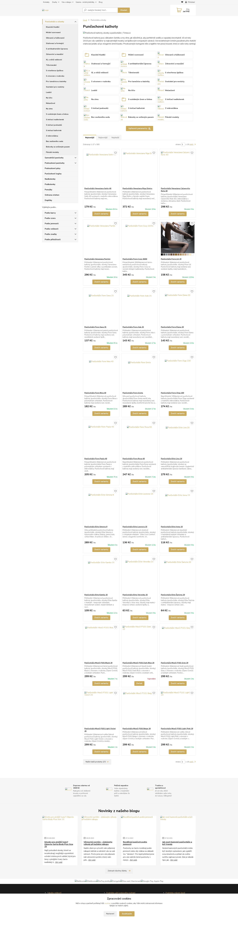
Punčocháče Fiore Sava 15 (95, 327)
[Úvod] (61, 10)
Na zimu (49, 109)
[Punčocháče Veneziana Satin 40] (101, 168)
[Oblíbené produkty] (182, 2)
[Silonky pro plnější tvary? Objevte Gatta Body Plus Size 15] (60, 825)
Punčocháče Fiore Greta (133, 393)
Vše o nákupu (66, 2)
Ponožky (48, 189)
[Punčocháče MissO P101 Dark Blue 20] (139, 642)
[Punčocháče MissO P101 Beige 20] (139, 708)
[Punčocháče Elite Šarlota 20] (177, 574)
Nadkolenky (50, 179)
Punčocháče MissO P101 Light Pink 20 (177, 728)
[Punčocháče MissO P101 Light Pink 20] (177, 708)
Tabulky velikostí (54, 893)
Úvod (85, 20)
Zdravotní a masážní (54, 54)
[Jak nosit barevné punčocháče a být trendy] (178, 825)
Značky (54, 2)
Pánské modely (52, 152)
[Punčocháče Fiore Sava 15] (101, 307)
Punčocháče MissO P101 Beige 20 (137, 728)
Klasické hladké (52, 27)
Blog (100, 2)
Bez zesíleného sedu (54, 141)
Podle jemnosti (52, 223)
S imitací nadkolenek (55, 119)
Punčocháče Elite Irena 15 (172, 527)
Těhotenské (51, 65)
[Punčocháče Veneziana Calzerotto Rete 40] (177, 168)
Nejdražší (115, 137)
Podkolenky (50, 184)
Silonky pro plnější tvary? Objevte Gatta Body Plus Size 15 (58, 844)
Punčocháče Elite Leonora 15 (135, 527)
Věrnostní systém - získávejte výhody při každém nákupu (98, 843)
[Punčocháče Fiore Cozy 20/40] (139, 239)
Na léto (49, 98)
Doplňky (48, 200)
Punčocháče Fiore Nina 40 (95, 393)
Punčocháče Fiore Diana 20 (172, 327)
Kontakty (46, 2)
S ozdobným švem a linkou (57, 114)
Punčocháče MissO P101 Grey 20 (174, 663)
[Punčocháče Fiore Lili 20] (177, 239)
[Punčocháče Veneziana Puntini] (101, 239)
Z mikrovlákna (52, 136)
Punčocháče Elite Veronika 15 (135, 595)
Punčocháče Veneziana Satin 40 (97, 188)
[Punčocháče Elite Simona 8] (101, 506)
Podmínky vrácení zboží (175, 893)
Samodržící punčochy (54, 157)
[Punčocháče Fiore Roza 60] (139, 438)
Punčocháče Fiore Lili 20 (171, 259)
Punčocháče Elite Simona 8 (95, 527)
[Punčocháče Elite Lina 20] (177, 438)
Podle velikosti (51, 229)
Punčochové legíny (53, 173)
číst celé (58, 862)
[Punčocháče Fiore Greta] (139, 372)
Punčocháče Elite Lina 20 (171, 458)
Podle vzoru (50, 218)
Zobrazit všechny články (117, 871)
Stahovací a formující (55, 43)
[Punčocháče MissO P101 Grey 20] (177, 642)
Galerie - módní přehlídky (85, 2)
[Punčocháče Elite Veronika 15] (139, 574)
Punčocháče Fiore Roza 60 (134, 458)
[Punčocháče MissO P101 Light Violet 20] (101, 708)
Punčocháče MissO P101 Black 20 (98, 663)
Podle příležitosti (53, 239)
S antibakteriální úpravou (57, 49)
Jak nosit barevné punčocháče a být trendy (177, 843)
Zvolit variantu (101, 213)
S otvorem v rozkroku (55, 76)
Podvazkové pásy (52, 168)
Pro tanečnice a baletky (56, 81)
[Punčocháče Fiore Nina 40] (101, 372)
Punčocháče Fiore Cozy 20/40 (135, 259)
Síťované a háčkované (55, 38)
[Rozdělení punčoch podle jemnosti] (138, 825)
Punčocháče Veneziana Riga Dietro (137, 188)
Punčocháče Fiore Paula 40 (95, 458)
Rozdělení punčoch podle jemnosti (135, 843)
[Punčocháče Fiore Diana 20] (177, 307)
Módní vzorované (53, 32)
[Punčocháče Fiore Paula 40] (101, 438)
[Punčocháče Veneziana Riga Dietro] (139, 168)
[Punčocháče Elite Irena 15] (177, 506)
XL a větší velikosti (54, 60)
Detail (139, 683)
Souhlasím (127, 913)
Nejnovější (89, 137)
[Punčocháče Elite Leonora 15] (139, 506)
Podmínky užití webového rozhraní (120, 893)
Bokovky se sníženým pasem (58, 147)
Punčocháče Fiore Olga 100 (172, 393)
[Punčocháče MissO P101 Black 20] (101, 642)
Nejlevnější (102, 137)
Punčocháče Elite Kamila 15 (96, 595)
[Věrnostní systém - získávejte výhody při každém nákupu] (99, 825)
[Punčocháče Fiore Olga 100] (177, 372)
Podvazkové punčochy (54, 163)
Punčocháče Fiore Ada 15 (133, 327)
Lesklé (48, 92)
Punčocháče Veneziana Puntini (97, 259)
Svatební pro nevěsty (55, 87)
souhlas (107, 903)
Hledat (123, 10)
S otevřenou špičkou (54, 70)
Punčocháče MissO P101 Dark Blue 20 (138, 663)
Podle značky (51, 234)
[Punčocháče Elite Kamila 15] (101, 574)
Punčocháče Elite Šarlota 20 (173, 595)
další (192, 144)
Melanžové (50, 103)
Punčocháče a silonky (54, 21)
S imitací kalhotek (53, 130)
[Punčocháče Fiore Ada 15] (139, 307)
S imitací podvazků (54, 125)
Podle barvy (50, 213)
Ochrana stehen (52, 195)
